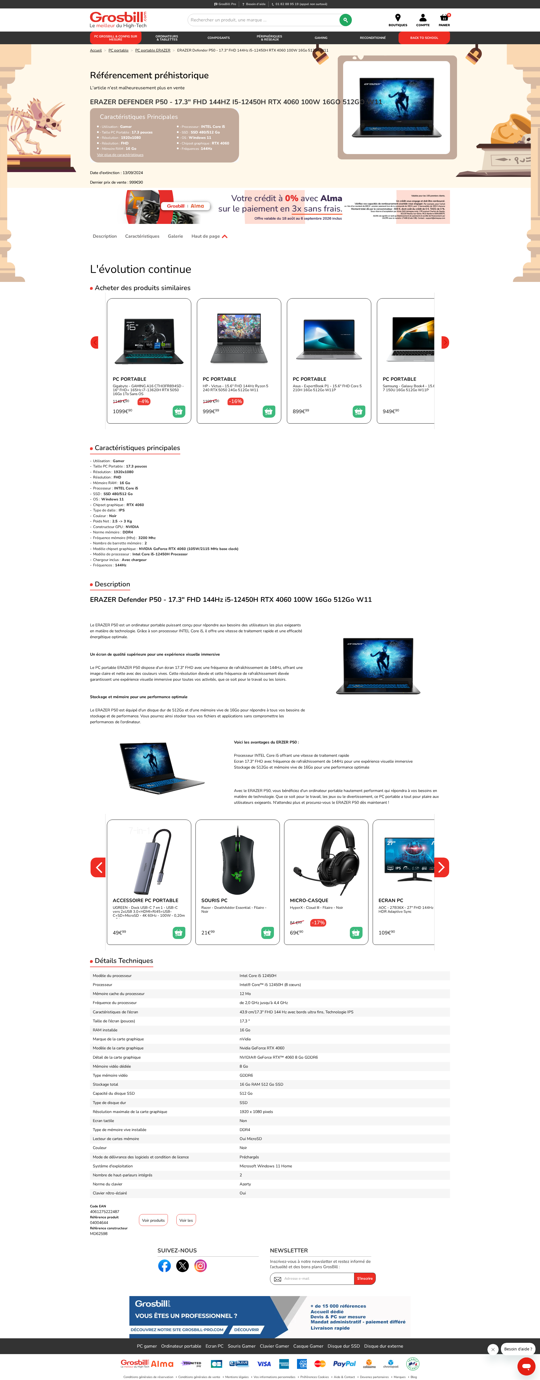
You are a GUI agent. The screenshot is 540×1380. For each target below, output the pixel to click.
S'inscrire (365, 1278)
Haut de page (206, 236)
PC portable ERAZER (152, 50)
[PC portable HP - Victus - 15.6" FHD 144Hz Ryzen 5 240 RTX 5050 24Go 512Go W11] (239, 361)
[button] (94, 361)
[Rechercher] (345, 20)
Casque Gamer (308, 1346)
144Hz (120, 565)
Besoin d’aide (256, 4)
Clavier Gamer (274, 1346)
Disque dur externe (383, 1346)
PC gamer (147, 1346)
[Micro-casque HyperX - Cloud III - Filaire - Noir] (326, 882)
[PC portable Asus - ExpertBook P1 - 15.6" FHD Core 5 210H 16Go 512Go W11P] (329, 361)
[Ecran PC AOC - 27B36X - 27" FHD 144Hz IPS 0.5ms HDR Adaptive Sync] (415, 882)
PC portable (119, 50)
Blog (414, 1377)
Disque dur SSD (344, 1346)
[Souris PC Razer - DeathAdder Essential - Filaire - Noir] (238, 882)
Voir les (186, 1220)
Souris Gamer (242, 1346)
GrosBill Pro (227, 4)
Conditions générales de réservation (148, 1377)
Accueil (96, 50)
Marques (400, 1377)
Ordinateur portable (181, 1346)
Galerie (175, 236)
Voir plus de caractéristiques (120, 155)
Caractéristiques (142, 236)
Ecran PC (215, 1346)
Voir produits (153, 1220)
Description (105, 236)
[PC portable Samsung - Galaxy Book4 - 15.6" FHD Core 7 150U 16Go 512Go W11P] (419, 361)
